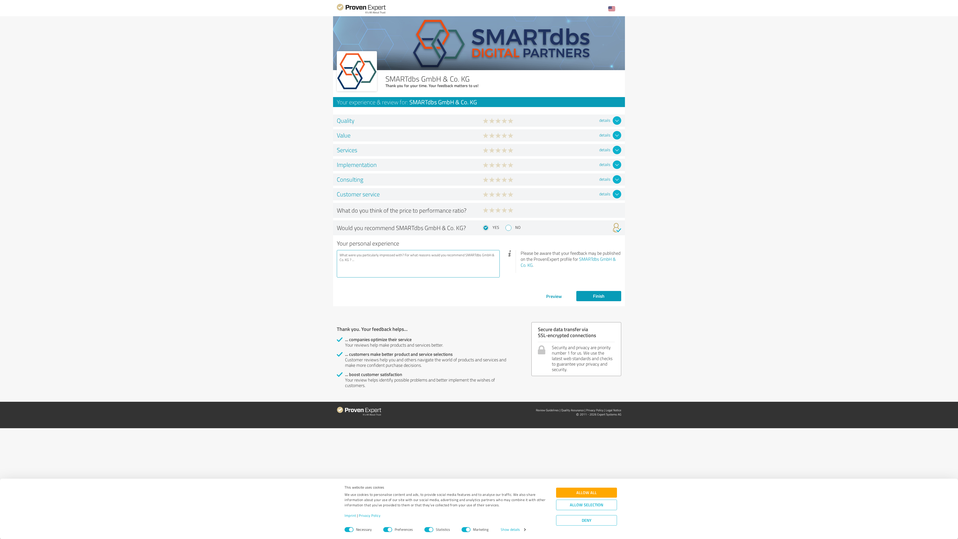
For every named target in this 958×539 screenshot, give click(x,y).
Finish (598, 296)
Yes (495, 227)
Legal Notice (613, 410)
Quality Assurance (572, 410)
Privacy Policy (369, 515)
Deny (587, 520)
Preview (554, 296)
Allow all (586, 493)
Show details (510, 529)
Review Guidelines (547, 410)
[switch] (387, 529)
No (518, 227)
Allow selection (586, 505)
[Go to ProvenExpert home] (361, 12)
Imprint (350, 515)
